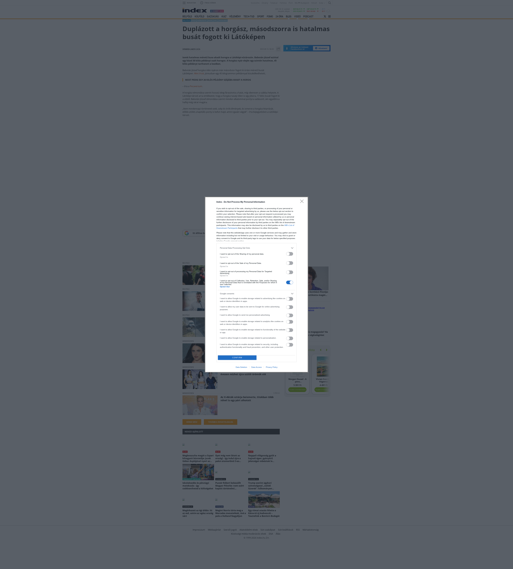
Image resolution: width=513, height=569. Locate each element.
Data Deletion (241, 367)
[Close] (302, 202)
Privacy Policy (271, 367)
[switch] (289, 254)
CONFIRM (237, 358)
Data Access (256, 367)
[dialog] (256, 284)
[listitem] (256, 248)
